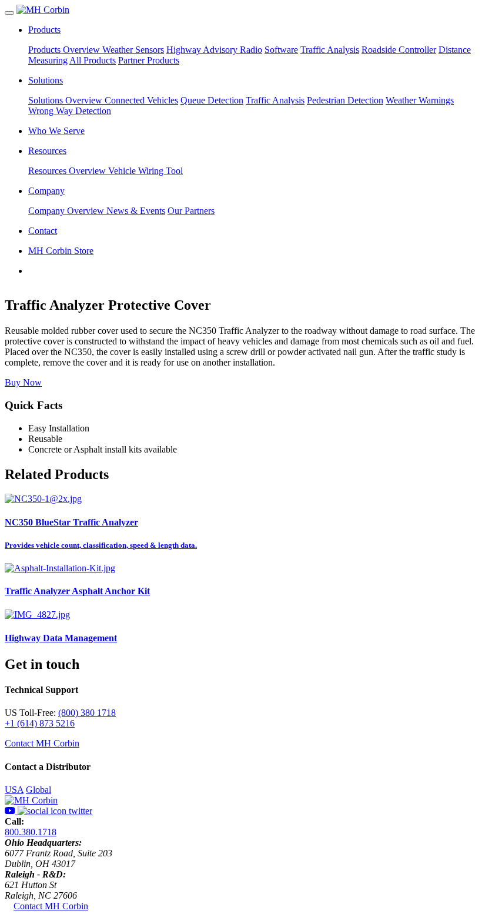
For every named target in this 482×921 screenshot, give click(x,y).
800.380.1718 (30, 832)
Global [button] (38, 790)
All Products (92, 60)
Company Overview (67, 211)
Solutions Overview (66, 100)
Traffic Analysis (329, 50)
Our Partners (191, 211)
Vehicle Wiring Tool (145, 171)
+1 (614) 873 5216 (40, 723)
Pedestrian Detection (345, 100)
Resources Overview (68, 171)
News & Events (135, 211)
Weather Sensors (133, 50)
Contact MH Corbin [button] (42, 743)
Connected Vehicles (141, 100)
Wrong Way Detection (69, 111)
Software (281, 50)
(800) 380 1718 (87, 713)
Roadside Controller (399, 50)
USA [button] (14, 790)
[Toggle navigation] (9, 13)
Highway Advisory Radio (214, 50)
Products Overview (65, 50)
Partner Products (148, 60)
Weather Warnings (420, 100)
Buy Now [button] (23, 382)
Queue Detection (211, 100)
